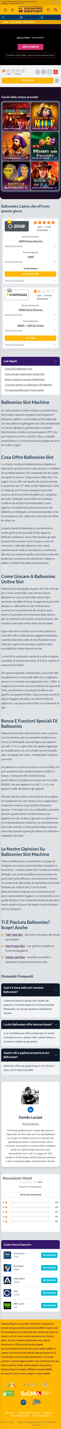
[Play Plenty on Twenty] (44, 146)
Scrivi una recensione (30, 1194)
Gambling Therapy (41, 1415)
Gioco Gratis (30, 46)
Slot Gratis (16, 22)
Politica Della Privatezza (29, 1413)
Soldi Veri (27, 80)
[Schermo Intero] (37, 72)
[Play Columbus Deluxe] (16, 146)
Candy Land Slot (15, 957)
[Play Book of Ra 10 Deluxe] (44, 176)
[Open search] (56, 10)
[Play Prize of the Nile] (44, 116)
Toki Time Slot (14, 934)
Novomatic (39, 38)
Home (5, 22)
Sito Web (30, 338)
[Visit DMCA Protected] (8, 1393)
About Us (10, 1413)
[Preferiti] (49, 10)
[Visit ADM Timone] (12, 1385)
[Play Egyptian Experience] (16, 176)
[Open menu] (5, 10)
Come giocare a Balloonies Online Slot (24, 374)
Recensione (49, 1255)
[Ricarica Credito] (43, 72)
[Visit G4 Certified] (23, 1402)
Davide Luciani (30, 1117)
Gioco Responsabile (20, 1415)
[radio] (4, 71)
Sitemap (48, 1413)
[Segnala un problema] (55, 72)
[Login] (12, 10)
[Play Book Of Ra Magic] (16, 116)
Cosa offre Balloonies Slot (18, 368)
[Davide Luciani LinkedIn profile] (30, 1110)
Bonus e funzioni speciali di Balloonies (25, 379)
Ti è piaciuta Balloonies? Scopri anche (24, 390)
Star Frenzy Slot (15, 946)
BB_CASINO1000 (31, 274)
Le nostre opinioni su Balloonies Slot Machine (28, 384)
